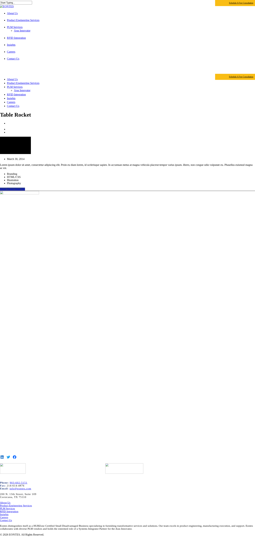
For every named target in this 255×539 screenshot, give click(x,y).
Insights (11, 98)
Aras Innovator (22, 90)
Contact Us (13, 105)
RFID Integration (16, 94)
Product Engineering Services (23, 83)
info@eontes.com (20, 488)
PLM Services (15, 86)
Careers (11, 102)
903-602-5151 (18, 482)
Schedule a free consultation (241, 3)
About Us (12, 79)
